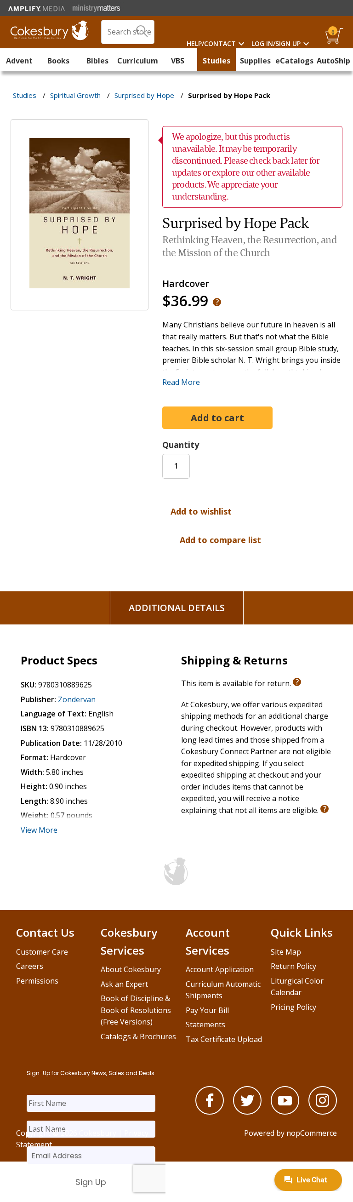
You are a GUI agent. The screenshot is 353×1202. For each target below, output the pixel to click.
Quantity (180, 444)
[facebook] (209, 1112)
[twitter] (247, 1112)
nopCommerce (311, 1133)
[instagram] (322, 1112)
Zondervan (77, 699)
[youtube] (285, 1112)
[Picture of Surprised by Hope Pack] (79, 304)
